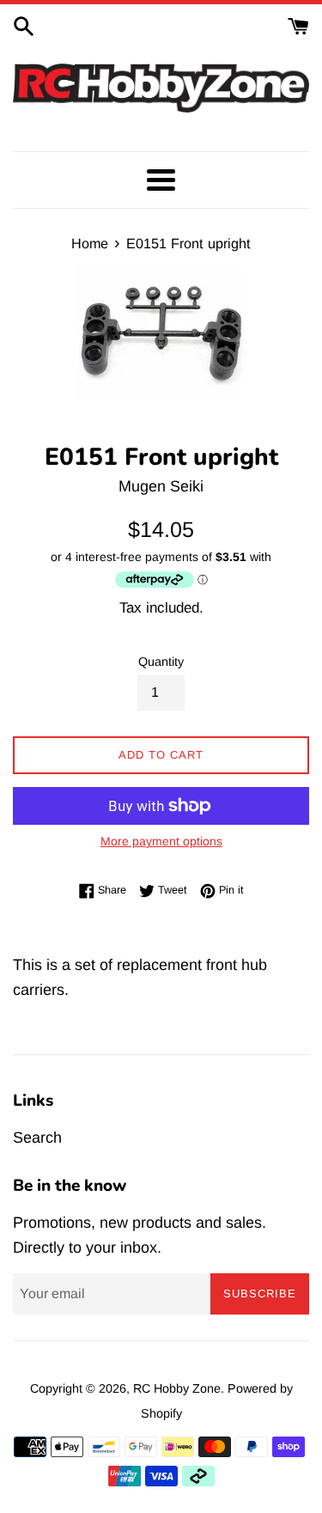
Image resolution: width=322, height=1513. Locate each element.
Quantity (161, 661)
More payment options (161, 841)
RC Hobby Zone (177, 1388)
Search (37, 1137)
